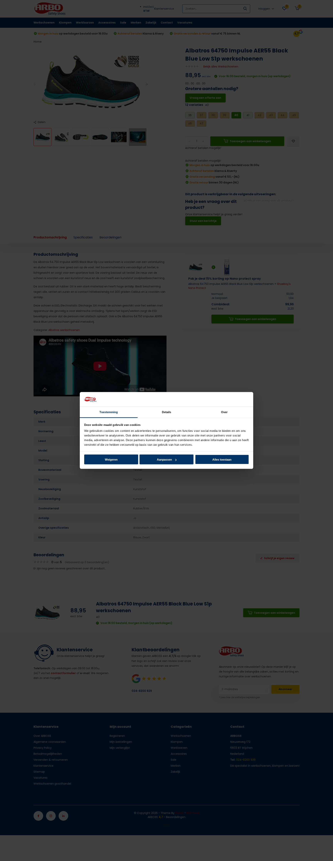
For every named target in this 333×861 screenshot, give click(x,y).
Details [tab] (166, 412)
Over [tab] (224, 412)
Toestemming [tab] (108, 412)
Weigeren (111, 459)
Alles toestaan (221, 459)
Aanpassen (164, 459)
